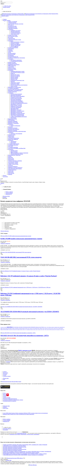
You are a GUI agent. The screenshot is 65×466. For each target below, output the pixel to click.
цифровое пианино (51, 327)
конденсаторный (15, 329)
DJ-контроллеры (11, 54)
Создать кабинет (9, 192)
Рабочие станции (12, 67)
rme (57, 328)
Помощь (5, 407)
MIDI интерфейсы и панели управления (19, 152)
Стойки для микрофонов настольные (19, 116)
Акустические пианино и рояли (18, 72)
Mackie (20, 350)
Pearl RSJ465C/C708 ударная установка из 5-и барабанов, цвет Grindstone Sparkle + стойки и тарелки (25, 453)
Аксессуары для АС (15, 34)
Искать (2, 3)
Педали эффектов (14, 46)
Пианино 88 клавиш (15, 74)
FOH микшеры (11, 120)
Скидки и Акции (6, 376)
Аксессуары (10, 170)
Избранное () (9, 194)
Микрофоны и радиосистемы (14, 87)
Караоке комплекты (12, 63)
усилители (8, 361)
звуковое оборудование (8, 328)
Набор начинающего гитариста (17, 41)
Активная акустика (12, 26)
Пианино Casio (14, 79)
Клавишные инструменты (13, 64)
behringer (42, 327)
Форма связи (6, 378)
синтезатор (36, 329)
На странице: (3, 214)
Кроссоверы (13, 142)
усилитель (40, 328)
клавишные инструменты (15, 434)
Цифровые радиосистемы (16, 106)
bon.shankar (5, 429)
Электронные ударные (13, 163)
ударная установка (47, 329)
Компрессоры (11, 135)
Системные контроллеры (13, 138)
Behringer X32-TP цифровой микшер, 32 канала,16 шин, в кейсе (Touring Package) (29, 276)
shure (48, 328)
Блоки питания (14, 86)
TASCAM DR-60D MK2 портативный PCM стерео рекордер (21, 257)
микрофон (10, 327)
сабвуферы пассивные (6, 329)
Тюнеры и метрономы (15, 45)
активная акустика (38, 327)
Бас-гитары (10, 37)
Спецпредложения (12, 22)
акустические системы (17, 327)
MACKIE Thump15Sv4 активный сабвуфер (12, 450)
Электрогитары (11, 38)
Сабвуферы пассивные (16, 30)
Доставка (5, 373)
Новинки (10, 174)
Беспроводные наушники (13, 129)
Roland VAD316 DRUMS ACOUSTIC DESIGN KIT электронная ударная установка (21, 452)
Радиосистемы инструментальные (15, 89)
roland (54, 328)
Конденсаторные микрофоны (17, 101)
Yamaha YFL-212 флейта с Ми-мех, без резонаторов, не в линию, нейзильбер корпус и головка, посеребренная (27, 451)
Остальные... (11, 29)
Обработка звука (11, 134)
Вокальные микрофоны (16, 95)
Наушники (10, 126)
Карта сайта (5, 408)
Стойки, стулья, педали (13, 164)
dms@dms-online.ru (7, 428)
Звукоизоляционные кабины (17, 153)
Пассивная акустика (12, 27)
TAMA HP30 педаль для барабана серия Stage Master (14, 445)
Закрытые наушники (12, 130)
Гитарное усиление (15, 43)
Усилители (10, 165)
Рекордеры (10, 157)
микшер (13, 328)
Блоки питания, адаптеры (16, 105)
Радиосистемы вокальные (16, 98)
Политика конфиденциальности (10, 398)
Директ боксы (11, 137)
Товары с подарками (12, 21)
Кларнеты (10, 49)
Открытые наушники (12, 127)
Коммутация (11, 172)
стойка (59, 328)
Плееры (9, 156)
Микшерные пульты (12, 118)
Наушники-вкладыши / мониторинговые (17, 131)
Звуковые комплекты (15, 31)
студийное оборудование (19, 329)
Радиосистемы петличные (16, 94)
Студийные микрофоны (13, 88)
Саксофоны (10, 50)
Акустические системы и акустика (15, 23)
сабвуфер (46, 328)
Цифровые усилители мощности (15, 167)
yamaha (4, 328)
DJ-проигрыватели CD (13, 56)
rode (47, 327)
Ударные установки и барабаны (15, 160)
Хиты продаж (11, 173)
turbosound (33, 327)
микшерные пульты (27, 350)
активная (34, 329)
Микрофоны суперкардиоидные (18, 113)
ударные (61, 329)
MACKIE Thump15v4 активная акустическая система (14, 449)
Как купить (5, 372)
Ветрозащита (13, 117)
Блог (4, 379)
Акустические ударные (13, 161)
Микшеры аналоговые (13, 122)
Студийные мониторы (13, 147)
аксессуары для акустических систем (34, 328)
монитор (43, 329)
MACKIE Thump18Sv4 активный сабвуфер (12, 448)
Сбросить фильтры (5, 231)
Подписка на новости (5, 431)
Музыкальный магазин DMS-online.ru (15, 458)
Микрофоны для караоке (16, 109)
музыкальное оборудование (3, 327)
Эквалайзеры (13, 141)
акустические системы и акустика (23, 328)
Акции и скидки (6, 397)
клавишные (58, 329)
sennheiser (23, 329)
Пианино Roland (14, 78)
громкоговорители (11, 329)
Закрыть (2, 183)
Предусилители (14, 151)
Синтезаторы (11, 66)
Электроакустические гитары (14, 39)
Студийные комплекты (13, 144)
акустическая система (26, 327)
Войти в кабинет (9, 191)
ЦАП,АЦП (10, 146)
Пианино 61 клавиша (15, 75)
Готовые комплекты (12, 91)
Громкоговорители (12, 169)
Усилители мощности (12, 166)
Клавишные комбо (12, 69)
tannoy (45, 327)
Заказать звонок (6, 7)
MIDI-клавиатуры (12, 65)
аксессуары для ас (51, 328)
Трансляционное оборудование (15, 168)
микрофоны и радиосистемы (52, 329)
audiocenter (39, 329)
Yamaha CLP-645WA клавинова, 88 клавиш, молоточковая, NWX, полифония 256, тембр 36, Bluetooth (25, 444)
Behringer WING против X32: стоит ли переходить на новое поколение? (18, 414)
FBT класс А (11, 24)
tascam (63, 329)
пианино (2, 328)
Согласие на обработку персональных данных (13, 399)
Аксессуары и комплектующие (17, 115)
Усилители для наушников (16, 133)
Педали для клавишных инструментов (19, 84)
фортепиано (23, 434)
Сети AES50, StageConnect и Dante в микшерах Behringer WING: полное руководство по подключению (25, 413)
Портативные (11, 159)
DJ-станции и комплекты (16, 60)
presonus (43, 328)
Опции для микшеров (15, 125)
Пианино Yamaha (14, 77)
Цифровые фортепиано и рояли (17, 71)
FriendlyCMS (8, 460)
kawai (56, 328)
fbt (11, 328)
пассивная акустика (56, 327)
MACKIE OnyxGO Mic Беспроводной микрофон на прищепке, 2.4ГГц (25, 335)
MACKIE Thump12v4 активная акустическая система (14, 446)
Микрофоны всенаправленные (17, 114)
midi (59, 329)
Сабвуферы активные (12, 28)
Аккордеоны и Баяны (15, 82)
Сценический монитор (16, 32)
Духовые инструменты (13, 47)
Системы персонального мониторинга (19, 103)
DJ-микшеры (11, 55)
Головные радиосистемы (16, 97)
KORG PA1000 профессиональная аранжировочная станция (21, 238)
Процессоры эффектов (15, 44)
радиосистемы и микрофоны (33, 434)
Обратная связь (6, 405)
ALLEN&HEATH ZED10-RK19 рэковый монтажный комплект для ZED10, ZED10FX (30, 311)
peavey (28, 328)
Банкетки (13, 81)
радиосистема (16, 328)
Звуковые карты (14, 150)
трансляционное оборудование (29, 329)
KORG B (13, 73)
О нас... (4, 393)
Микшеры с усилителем (13, 123)
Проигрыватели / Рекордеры (14, 155)
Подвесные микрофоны (16, 107)
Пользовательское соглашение (9, 400)
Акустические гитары (13, 36)
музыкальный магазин (21, 433)
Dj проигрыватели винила (16, 61)
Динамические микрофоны (16, 100)
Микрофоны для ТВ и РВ (16, 104)
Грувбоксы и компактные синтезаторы (16, 57)
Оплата (4, 375)
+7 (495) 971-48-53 (4, 15)
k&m (55, 329)
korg (25, 329)
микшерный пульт (62, 327)
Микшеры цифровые (12, 121)
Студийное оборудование (13, 143)
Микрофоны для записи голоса (17, 110)
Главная (4, 371)
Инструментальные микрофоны (18, 96)
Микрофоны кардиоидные (16, 112)
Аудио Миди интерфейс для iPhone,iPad (16, 148)
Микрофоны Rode (14, 108)
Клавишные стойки (15, 83)
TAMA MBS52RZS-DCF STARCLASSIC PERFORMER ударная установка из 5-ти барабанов (23, 454)
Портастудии (11, 158)
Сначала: (3, 215)
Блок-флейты (11, 48)
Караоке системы (12, 62)
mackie (41, 329)
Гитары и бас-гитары (12, 35)
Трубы (9, 52)
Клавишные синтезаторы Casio (17, 80)
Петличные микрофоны (16, 99)
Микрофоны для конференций (14, 90)
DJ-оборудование (12, 53)
